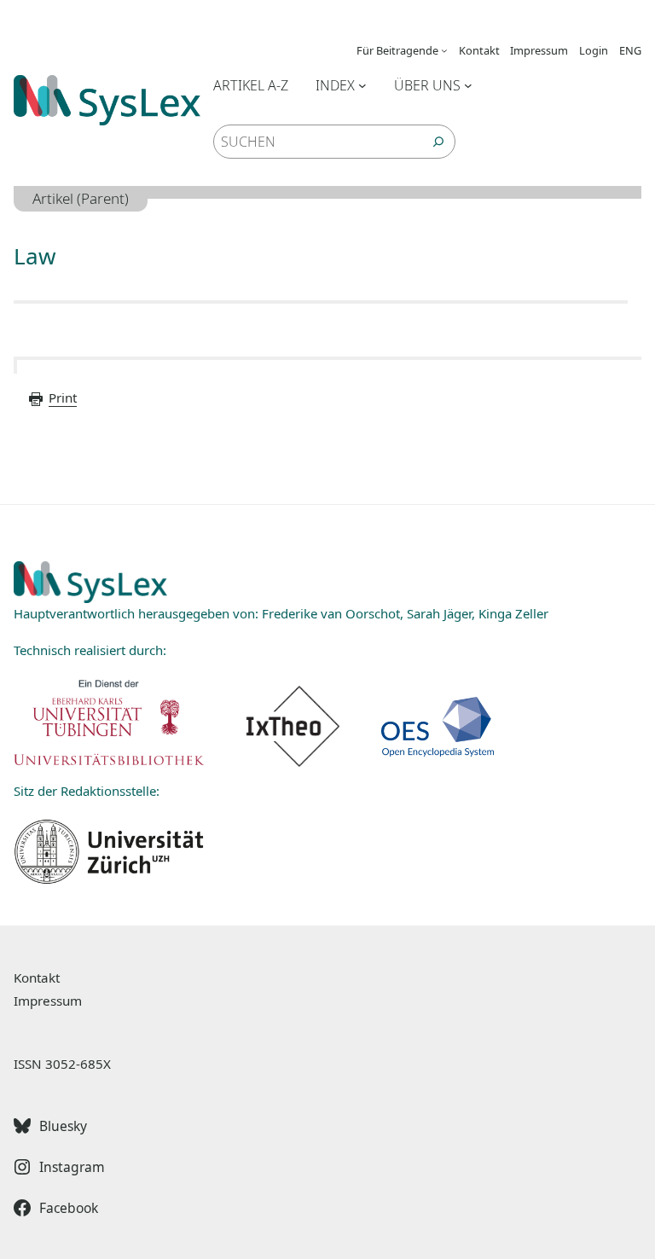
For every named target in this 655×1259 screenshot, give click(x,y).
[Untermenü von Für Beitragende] (444, 50)
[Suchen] (438, 141)
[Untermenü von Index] (362, 85)
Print (63, 397)
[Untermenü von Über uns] (468, 85)
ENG (630, 50)
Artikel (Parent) (80, 198)
